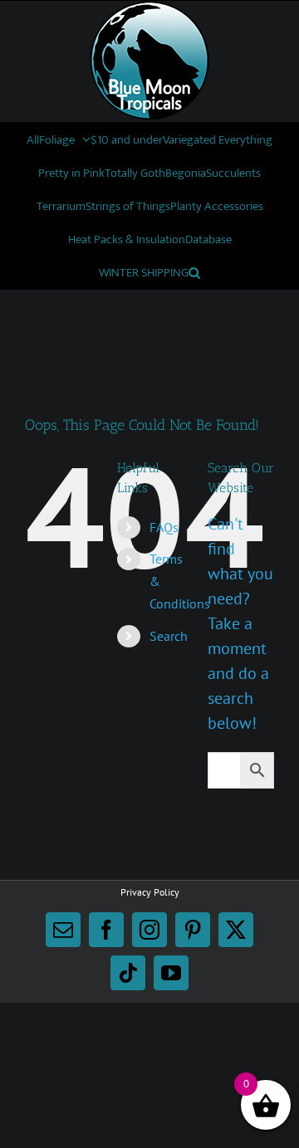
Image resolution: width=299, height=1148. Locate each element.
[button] (194, 272)
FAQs (164, 527)
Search (169, 636)
